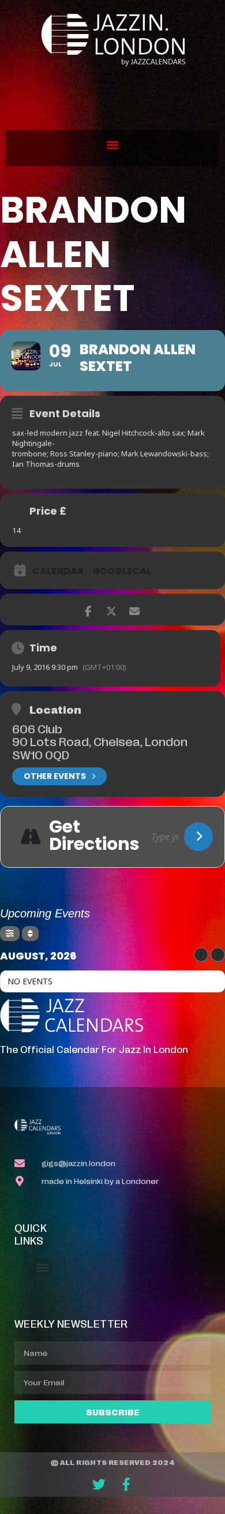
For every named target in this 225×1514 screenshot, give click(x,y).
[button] (112, 145)
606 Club (37, 728)
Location (55, 709)
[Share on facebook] (88, 609)
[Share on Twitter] (111, 609)
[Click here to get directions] (198, 836)
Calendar (58, 571)
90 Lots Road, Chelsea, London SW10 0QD (99, 747)
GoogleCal (121, 571)
